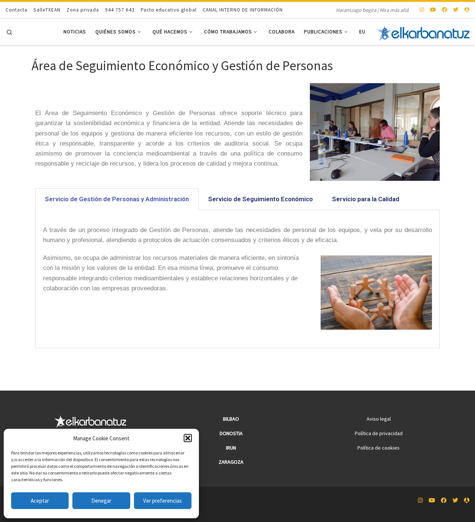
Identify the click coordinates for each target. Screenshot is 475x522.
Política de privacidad (379, 433)
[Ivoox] (466, 10)
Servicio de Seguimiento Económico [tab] (260, 199)
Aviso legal (379, 418)
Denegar (101, 500)
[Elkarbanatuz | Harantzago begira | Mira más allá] (423, 32)
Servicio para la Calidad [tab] (365, 199)
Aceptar (40, 500)
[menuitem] (362, 32)
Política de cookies (378, 447)
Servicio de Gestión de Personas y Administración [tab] (117, 199)
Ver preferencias (162, 500)
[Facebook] (444, 10)
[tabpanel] (237, 279)
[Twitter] (455, 10)
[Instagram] (422, 10)
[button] (187, 438)
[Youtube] (433, 10)
